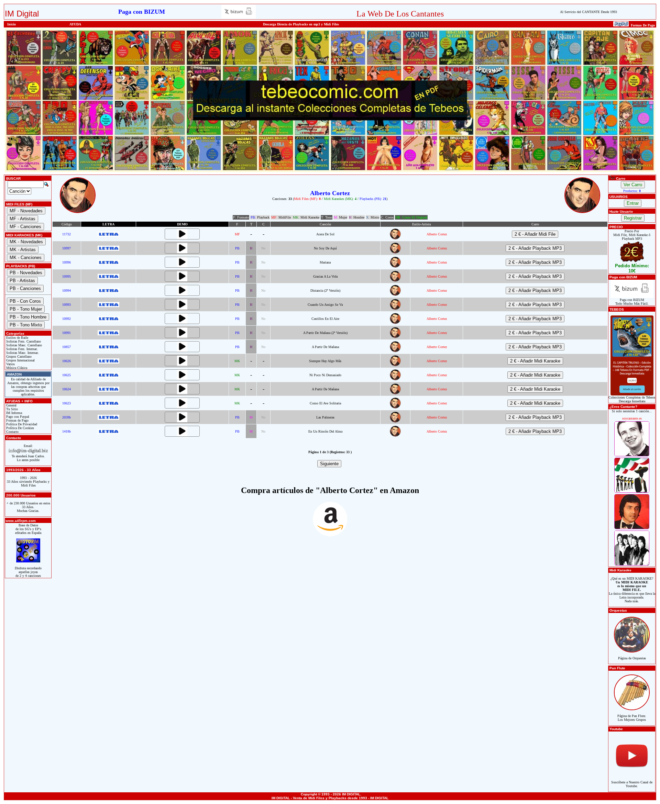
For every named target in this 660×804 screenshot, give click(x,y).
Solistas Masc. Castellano (23, 345)
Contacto (12, 432)
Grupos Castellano (18, 356)
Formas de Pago (17, 420)
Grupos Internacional (20, 360)
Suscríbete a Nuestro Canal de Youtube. (631, 784)
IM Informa (13, 413)
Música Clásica (16, 368)
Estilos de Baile (16, 337)
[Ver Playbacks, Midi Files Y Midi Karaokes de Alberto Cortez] (395, 238)
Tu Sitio (11, 409)
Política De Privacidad (21, 424)
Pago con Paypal (17, 416)
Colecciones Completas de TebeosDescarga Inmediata (631, 399)
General (10, 405)
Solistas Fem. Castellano (23, 341)
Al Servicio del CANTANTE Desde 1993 (588, 12)
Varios (10, 364)
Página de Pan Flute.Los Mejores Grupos (631, 718)
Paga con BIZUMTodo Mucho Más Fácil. (632, 301)
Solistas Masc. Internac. (22, 353)
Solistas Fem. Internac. (21, 349)
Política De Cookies (19, 428)
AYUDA (75, 24)
